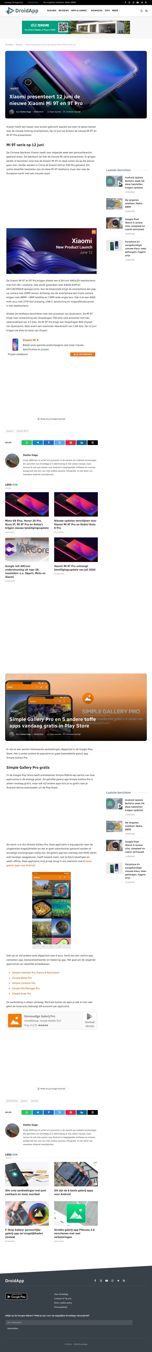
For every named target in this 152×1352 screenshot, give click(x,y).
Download (89, 1022)
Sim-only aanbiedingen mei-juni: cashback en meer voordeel (25, 1192)
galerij (24, 1101)
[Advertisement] (52, 202)
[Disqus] (51, 629)
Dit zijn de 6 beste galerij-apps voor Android (73, 1192)
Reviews (64, 10)
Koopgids (96, 10)
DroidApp (9, 45)
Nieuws (51, 10)
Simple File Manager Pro (26, 988)
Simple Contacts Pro (23, 983)
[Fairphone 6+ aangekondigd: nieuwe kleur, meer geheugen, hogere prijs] (114, 245)
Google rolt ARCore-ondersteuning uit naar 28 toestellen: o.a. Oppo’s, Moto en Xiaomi (25, 571)
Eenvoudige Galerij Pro (39, 1016)
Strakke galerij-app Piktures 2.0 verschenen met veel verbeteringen (74, 1233)
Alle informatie (82, 354)
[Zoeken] (146, 10)
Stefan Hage (25, 112)
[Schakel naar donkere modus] (141, 10)
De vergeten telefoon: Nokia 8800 (59, 2)
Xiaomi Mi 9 (30, 340)
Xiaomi (10, 431)
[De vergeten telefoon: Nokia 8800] (114, 203)
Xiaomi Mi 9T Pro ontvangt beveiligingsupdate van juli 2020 (74, 567)
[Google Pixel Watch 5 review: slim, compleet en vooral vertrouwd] (114, 223)
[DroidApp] (22, 10)
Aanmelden (12, 1328)
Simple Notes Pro (22, 977)
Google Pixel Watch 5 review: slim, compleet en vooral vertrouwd (135, 224)
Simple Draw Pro (21, 993)
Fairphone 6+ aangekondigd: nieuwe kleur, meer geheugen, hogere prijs (135, 248)
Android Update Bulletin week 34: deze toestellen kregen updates (135, 182)
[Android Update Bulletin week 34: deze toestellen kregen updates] (114, 181)
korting (34, 1101)
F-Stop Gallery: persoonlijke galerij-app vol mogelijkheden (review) (24, 1233)
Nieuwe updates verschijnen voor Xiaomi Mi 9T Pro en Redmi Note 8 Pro (75, 524)
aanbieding (12, 1101)
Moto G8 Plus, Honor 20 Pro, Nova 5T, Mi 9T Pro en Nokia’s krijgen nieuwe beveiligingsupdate (27, 524)
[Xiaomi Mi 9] (15, 349)
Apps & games (79, 10)
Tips (107, 10)
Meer (115, 10)
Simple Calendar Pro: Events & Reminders (35, 972)
